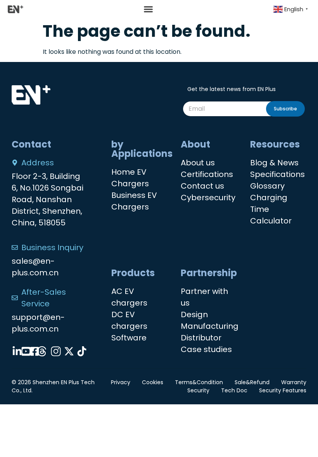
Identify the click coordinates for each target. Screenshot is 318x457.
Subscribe (285, 108)
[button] (148, 9)
